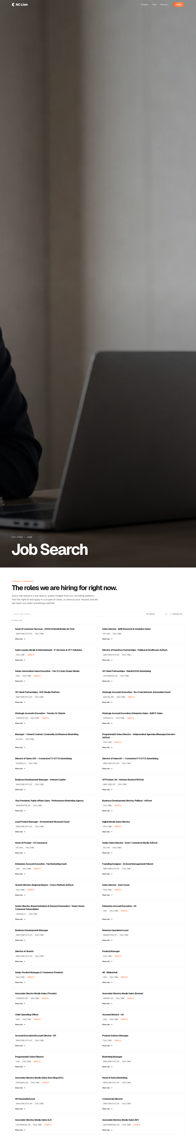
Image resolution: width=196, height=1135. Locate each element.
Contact (178, 4)
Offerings (164, 4)
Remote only (177, 614)
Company (144, 4)
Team (154, 4)
